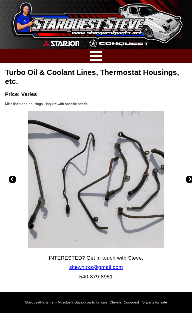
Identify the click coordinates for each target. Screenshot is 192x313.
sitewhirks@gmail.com (96, 267)
